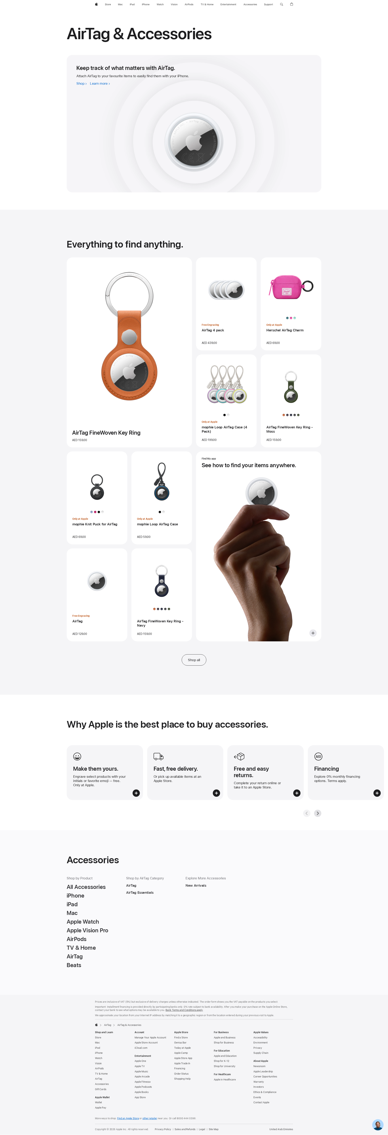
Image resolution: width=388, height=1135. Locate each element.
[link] (377, 1124)
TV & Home (101, 1073)
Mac (97, 1042)
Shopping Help (182, 1078)
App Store (140, 1097)
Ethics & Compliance (264, 1092)
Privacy (257, 1047)
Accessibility (260, 1037)
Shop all (194, 660)
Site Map (213, 1129)
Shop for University (224, 1066)
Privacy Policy (163, 1129)
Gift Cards (100, 1089)
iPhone (99, 1053)
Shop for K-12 (221, 1061)
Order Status (181, 1073)
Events (257, 1097)
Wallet (98, 1102)
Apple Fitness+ (143, 1081)
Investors (258, 1086)
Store (98, 1037)
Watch (98, 1058)
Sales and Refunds (185, 1129)
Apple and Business (224, 1037)
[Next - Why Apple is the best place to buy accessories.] (317, 813)
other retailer (149, 1118)
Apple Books (142, 1092)
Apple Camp (181, 1053)
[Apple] (96, 1024)
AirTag (107, 1025)
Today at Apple (182, 1047)
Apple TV (140, 1066)
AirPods (99, 1068)
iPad (97, 1047)
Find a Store (181, 1037)
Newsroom (259, 1066)
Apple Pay (100, 1107)
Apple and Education (225, 1056)
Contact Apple (261, 1102)
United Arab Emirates (281, 1129)
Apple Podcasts (143, 1086)
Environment (260, 1042)
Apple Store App (183, 1058)
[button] (281, 4)
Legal (202, 1129)
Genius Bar (180, 1042)
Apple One (140, 1061)
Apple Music (141, 1071)
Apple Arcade (142, 1076)
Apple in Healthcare (225, 1079)
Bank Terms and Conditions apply (184, 1010)
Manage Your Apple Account (150, 1037)
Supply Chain (260, 1053)
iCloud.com (141, 1047)
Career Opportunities (265, 1076)
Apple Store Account (146, 1042)
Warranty (258, 1081)
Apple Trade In (182, 1063)
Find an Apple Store (128, 1118)
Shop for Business (224, 1042)
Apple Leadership (263, 1071)
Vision (98, 1063)
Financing (179, 1068)
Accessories (102, 1084)
